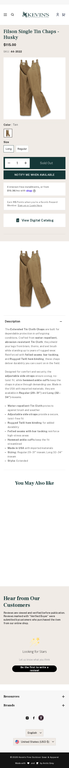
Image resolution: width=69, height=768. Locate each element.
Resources (11, 696)
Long (9, 148)
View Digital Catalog (38, 220)
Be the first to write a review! (34, 668)
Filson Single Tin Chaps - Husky (18, 532)
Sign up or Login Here (30, 205)
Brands (9, 705)
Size (6, 142)
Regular (22, 148)
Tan (8, 133)
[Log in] (57, 15)
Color (11, 124)
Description (12, 321)
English (32, 732)
